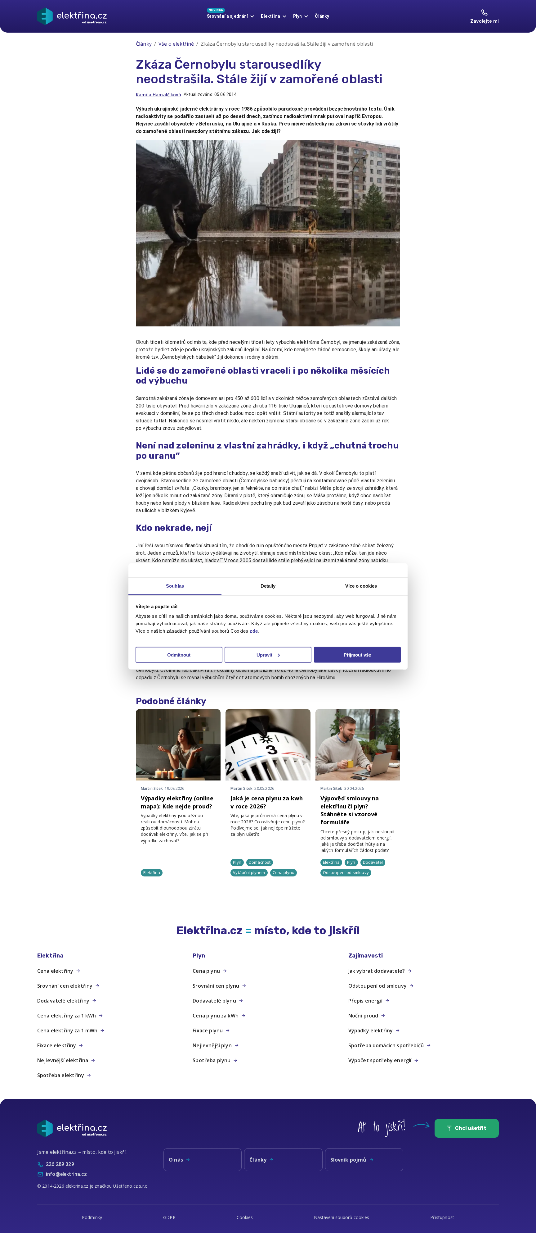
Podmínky (92, 1217)
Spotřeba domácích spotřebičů (386, 1045)
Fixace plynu (208, 1030)
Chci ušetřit (470, 1128)
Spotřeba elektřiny (60, 1075)
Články (322, 16)
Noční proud (363, 1015)
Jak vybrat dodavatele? (376, 970)
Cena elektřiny (55, 970)
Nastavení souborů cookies (341, 1217)
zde (254, 631)
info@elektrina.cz (66, 1174)
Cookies (245, 1217)
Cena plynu (206, 970)
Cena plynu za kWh (216, 1015)
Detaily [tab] (268, 586)
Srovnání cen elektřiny (64, 985)
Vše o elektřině (176, 43)
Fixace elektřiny (56, 1045)
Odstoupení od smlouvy (377, 985)
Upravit (264, 654)
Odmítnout (178, 654)
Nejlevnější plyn (212, 1045)
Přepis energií (365, 1000)
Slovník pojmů (348, 1159)
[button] (112, 956)
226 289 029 (60, 1164)
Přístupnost (442, 1217)
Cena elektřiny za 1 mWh (67, 1030)
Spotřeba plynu (211, 1060)
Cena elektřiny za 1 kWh (66, 1015)
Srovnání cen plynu (216, 985)
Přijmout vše (357, 654)
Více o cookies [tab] (361, 586)
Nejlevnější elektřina (62, 1060)
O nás (176, 1159)
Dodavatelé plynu (214, 1000)
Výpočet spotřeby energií (380, 1060)
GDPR (169, 1217)
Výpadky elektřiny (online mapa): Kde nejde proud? (177, 802)
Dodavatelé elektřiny (63, 1000)
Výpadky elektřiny (370, 1030)
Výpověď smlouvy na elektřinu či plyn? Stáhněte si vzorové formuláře (349, 810)
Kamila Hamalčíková (158, 95)
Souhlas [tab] (175, 586)
